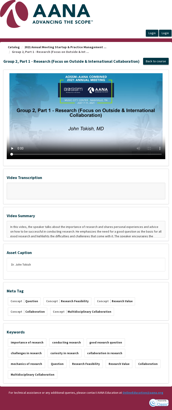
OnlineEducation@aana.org (143, 393)
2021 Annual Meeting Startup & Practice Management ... (65, 47)
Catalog (14, 47)
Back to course (156, 61)
